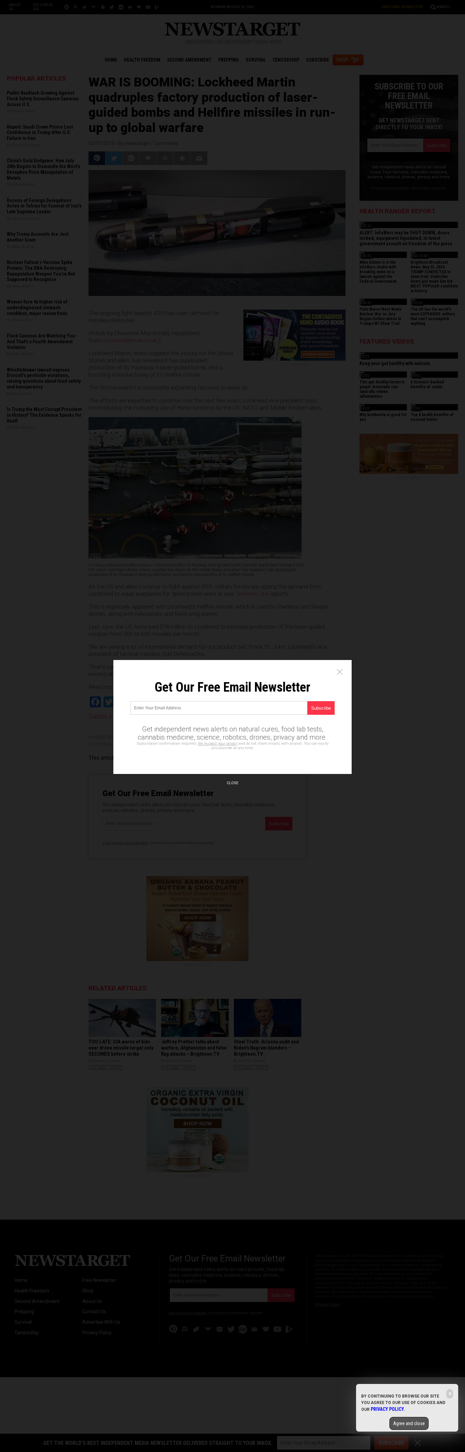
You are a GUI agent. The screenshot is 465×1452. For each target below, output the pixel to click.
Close (232, 783)
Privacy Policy (387, 1409)
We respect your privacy (218, 743)
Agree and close (409, 1423)
